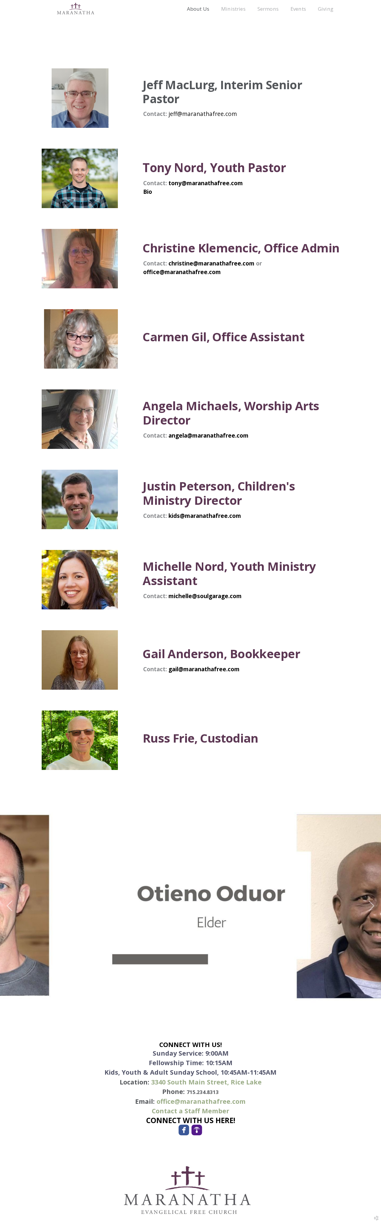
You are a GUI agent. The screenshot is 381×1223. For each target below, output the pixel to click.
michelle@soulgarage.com (205, 596)
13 (187, 997)
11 (175, 997)
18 (217, 997)
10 (169, 997)
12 (181, 997)
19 (223, 997)
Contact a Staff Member (190, 1110)
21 (235, 997)
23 (247, 997)
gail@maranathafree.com (204, 669)
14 (193, 997)
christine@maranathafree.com (212, 263)
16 (205, 997)
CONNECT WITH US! (190, 1044)
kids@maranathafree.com (204, 516)
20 (229, 997)
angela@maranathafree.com (208, 435)
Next (371, 906)
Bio (147, 192)
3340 (206, 1082)
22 (241, 997)
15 (199, 997)
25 (259, 997)
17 (211, 997)
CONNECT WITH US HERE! (190, 1120)
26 (265, 997)
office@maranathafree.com (182, 272)
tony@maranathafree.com (205, 183)
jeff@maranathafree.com (202, 114)
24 (253, 997)
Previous (10, 906)
